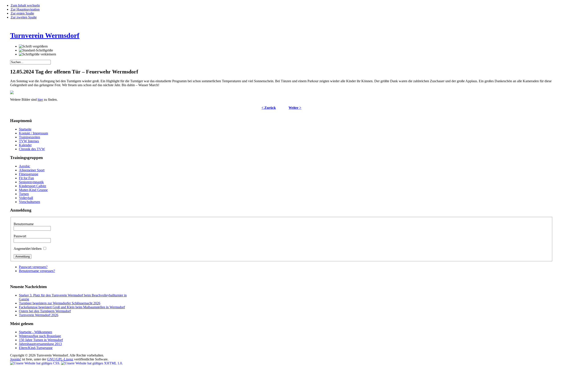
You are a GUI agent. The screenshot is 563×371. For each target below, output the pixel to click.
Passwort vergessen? (33, 267)
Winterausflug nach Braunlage (40, 336)
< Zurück (268, 108)
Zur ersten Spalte (22, 13)
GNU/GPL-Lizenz (60, 359)
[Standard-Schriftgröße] (36, 50)
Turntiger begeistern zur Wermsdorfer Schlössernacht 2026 (59, 303)
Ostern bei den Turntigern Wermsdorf (45, 311)
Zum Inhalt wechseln (25, 5)
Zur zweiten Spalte (24, 17)
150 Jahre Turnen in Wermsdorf (41, 340)
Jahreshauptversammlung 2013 (40, 344)
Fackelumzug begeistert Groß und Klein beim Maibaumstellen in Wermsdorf (72, 307)
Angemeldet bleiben (28, 248)
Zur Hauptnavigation (25, 9)
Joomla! (15, 359)
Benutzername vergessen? (37, 271)
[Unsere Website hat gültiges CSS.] (35, 363)
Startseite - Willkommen (35, 332)
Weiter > (295, 108)
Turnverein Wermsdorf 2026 (38, 315)
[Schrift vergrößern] (33, 46)
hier (40, 99)
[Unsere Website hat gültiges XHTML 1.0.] (92, 363)
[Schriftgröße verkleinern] (37, 54)
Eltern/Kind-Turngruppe (36, 348)
